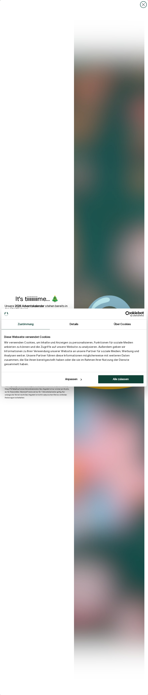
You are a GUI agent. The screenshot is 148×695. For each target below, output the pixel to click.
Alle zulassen (121, 379)
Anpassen (71, 379)
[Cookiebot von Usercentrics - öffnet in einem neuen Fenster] (128, 314)
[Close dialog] (143, 4)
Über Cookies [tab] (122, 324)
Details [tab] (74, 324)
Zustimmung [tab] (26, 324)
